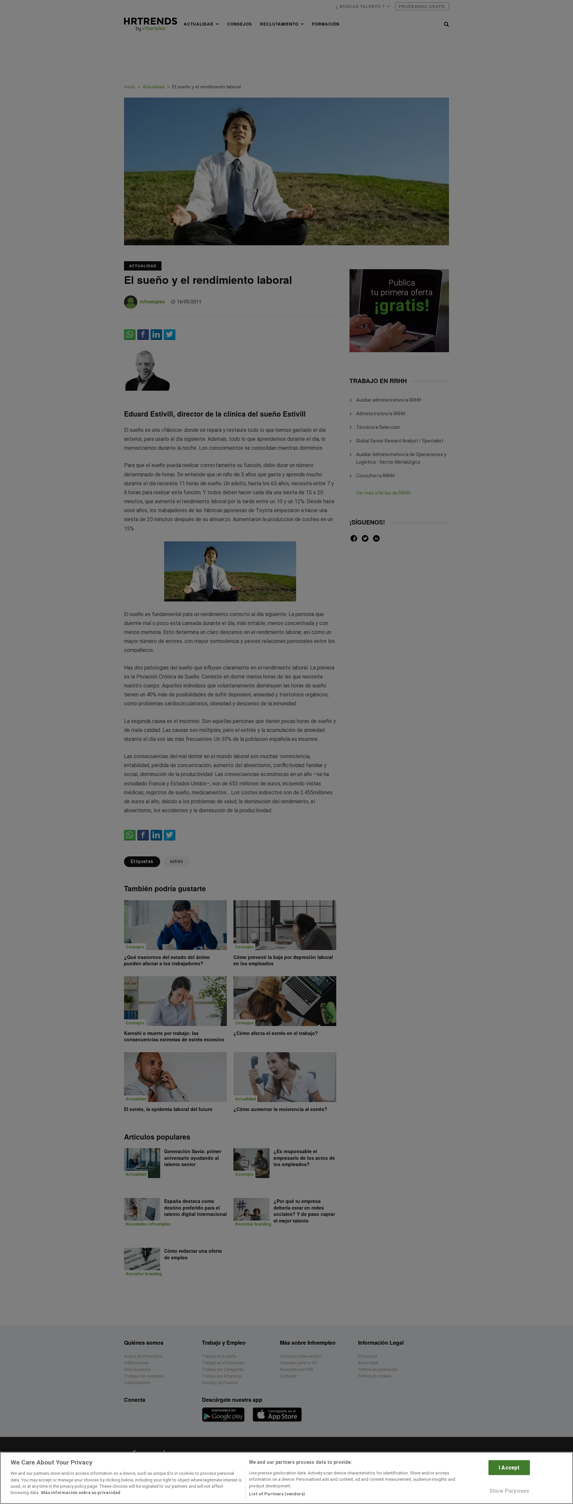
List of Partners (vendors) (277, 1493)
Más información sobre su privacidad (80, 1492)
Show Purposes (509, 1491)
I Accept (509, 1467)
